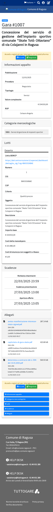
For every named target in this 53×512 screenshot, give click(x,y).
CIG (6, 176)
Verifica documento (14, 504)
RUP (7, 108)
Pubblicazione (11, 72)
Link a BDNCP (11, 155)
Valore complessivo (13, 99)
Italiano (30, 2)
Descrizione (10, 215)
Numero (8, 167)
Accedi (21, 57)
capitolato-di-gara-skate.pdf (20, 342)
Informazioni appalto (14, 394)
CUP (7, 185)
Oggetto (9, 200)
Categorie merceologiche (16, 399)
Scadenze (10, 409)
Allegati (9, 413)
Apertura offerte (26, 298)
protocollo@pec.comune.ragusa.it (20, 451)
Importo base (11, 230)
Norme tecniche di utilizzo (17, 501)
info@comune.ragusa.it (21, 448)
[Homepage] (16, 9)
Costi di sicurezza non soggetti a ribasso (22, 252)
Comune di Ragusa (19, 437)
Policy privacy (38, 501)
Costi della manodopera (15, 241)
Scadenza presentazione (26, 287)
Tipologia (9, 90)
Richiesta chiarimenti (27, 276)
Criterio (8, 191)
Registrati (32, 57)
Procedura (9, 81)
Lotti (8, 404)
